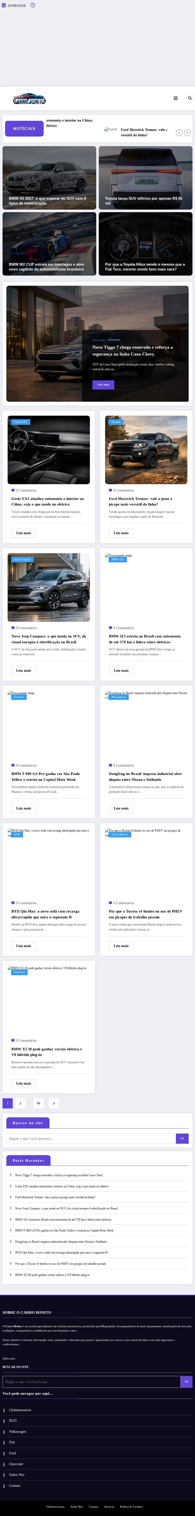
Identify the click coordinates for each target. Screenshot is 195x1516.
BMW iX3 (118, 559)
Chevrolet (16, 1464)
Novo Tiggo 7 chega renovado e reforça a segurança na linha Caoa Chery (132, 351)
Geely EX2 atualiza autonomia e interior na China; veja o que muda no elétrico (47, 502)
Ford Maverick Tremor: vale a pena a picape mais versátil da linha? (140, 132)
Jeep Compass (22, 559)
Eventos (19, 697)
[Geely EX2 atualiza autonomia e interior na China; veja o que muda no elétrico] (49, 449)
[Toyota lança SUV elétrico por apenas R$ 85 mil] (145, 177)
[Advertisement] (97, 48)
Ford (12, 1453)
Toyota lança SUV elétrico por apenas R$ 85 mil (143, 201)
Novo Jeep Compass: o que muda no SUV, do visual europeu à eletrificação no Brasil (48, 639)
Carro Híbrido (120, 834)
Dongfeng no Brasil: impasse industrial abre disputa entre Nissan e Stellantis (145, 777)
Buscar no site (28, 1123)
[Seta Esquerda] (179, 133)
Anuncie (109, 1506)
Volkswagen (17, 1432)
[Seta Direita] (187, 133)
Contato (14, 1486)
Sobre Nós (16, 1475)
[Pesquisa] (190, 98)
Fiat (12, 1442)
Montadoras (119, 697)
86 (38, 1103)
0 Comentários (26, 490)
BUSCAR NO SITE (16, 1367)
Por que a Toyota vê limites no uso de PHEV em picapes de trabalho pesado (146, 914)
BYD (17, 834)
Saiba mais (9, 1358)
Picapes (116, 421)
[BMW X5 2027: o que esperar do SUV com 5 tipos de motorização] (49, 177)
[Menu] (176, 98)
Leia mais (103, 384)
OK (182, 1138)
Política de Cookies (131, 1506)
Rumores (19, 972)
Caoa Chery (99, 340)
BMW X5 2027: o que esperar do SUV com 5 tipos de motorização (47, 201)
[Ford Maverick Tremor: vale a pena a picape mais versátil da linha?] (146, 449)
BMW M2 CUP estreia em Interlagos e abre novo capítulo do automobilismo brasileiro (46, 267)
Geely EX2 (20, 421)
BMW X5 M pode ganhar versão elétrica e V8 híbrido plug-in (46, 1052)
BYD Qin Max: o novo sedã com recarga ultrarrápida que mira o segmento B (45, 914)
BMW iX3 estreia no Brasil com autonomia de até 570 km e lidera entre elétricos (145, 639)
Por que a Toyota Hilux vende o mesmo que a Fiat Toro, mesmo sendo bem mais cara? (145, 267)
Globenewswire (20, 1410)
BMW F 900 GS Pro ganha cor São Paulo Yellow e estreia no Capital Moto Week (45, 777)
